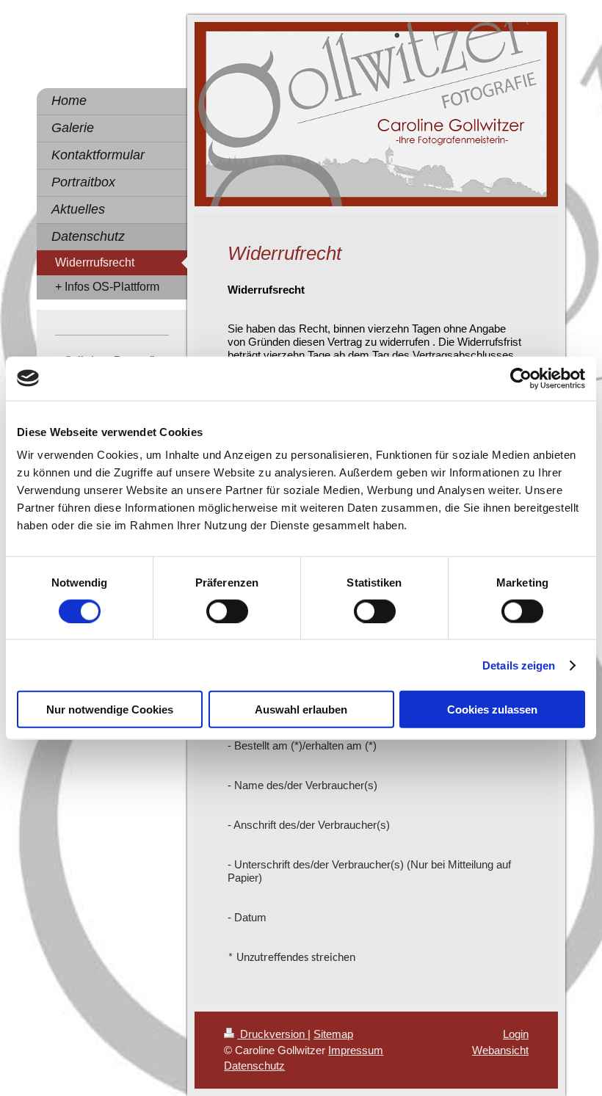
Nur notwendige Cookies (109, 709)
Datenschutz (254, 1065)
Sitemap (333, 1034)
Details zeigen (518, 664)
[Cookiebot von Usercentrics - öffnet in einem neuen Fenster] (521, 378)
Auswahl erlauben (301, 709)
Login (516, 1034)
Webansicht (500, 1050)
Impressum (355, 1050)
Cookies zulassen (492, 709)
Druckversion (272, 1034)
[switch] (227, 611)
